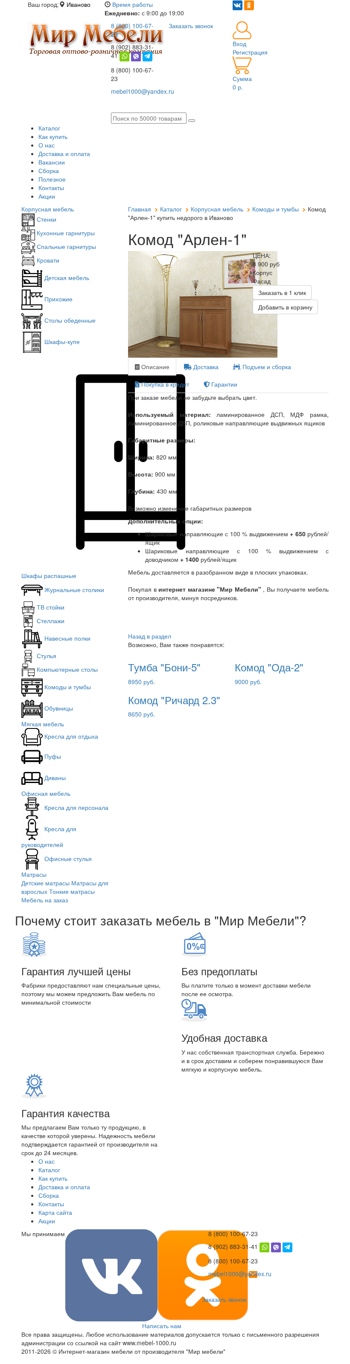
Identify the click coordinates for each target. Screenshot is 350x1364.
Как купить (52, 136)
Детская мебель (66, 277)
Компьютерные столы (66, 669)
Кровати (47, 260)
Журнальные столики (73, 589)
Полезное (52, 179)
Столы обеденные (69, 320)
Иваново (78, 4)
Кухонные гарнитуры (65, 232)
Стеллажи (49, 620)
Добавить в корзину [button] (285, 307)
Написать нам (161, 1325)
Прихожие (58, 299)
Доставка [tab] (205, 366)
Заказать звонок (224, 1299)
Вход (239, 43)
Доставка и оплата (64, 153)
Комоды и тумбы (67, 686)
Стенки (45, 219)
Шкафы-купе (61, 341)
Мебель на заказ (44, 900)
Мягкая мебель (42, 724)
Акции (46, 196)
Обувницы (58, 708)
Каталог (49, 128)
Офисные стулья (67, 858)
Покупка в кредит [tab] (164, 384)
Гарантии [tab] (223, 384)
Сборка (48, 170)
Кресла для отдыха (70, 736)
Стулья (45, 655)
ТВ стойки (49, 607)
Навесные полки (66, 638)
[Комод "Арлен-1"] (184, 304)
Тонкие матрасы (72, 891)
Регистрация (250, 52)
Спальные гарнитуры (65, 246)
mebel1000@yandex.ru (239, 1273)
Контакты (51, 187)
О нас (46, 145)
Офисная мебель (45, 793)
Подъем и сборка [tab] (266, 366)
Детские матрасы (45, 883)
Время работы (132, 4)
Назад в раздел (149, 636)
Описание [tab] (154, 366)
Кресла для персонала (75, 807)
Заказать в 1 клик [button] (282, 292)
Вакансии (51, 162)
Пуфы (52, 756)
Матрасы (34, 874)
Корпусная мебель (47, 209)
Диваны (54, 777)
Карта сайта (55, 1212)
